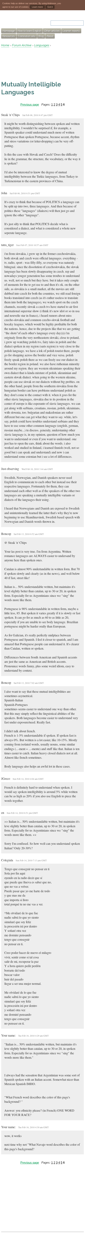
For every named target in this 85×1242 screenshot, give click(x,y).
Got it (50, 7)
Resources (9, 36)
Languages (41, 45)
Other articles (52, 30)
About (50, 36)
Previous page (29, 104)
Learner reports (71, 30)
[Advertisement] (32, 64)
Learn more (37, 7)
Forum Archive (21, 45)
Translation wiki (27, 36)
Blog (41, 36)
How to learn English (29, 30)
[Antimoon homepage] (18, 20)
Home (5, 45)
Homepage (9, 30)
